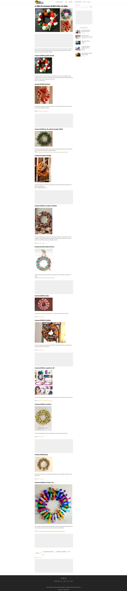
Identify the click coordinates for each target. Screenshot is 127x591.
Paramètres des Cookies (76, 587)
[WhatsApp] (43, 554)
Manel (35, 557)
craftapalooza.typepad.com (43, 111)
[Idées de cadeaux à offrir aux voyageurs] (78, 42)
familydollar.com (41, 349)
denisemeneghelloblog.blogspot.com (45, 400)
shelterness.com (41, 316)
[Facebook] (61, 578)
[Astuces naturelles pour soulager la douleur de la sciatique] (78, 55)
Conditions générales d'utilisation (59, 587)
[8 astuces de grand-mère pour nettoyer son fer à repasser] (78, 32)
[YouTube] (65, 578)
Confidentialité (68, 587)
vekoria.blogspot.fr (41, 243)
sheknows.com (41, 478)
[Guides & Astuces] (39, 2)
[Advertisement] (54, 41)
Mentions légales (49, 587)
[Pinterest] (69, 551)
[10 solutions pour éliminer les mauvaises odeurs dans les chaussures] (78, 49)
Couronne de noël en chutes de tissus (46, 277)
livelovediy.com (41, 436)
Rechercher (77, 5)
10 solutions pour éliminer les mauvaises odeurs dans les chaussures (86, 48)
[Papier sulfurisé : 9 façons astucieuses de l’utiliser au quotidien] (78, 37)
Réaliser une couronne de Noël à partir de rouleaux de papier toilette (53, 152)
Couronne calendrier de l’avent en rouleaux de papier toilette (51, 531)
